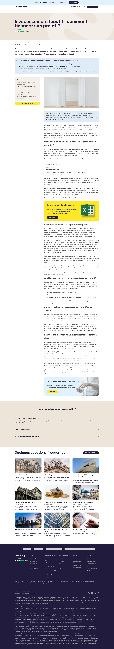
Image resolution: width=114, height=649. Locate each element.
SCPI (83, 346)
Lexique (75, 555)
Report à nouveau (77, 565)
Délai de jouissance (77, 567)
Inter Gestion (62, 561)
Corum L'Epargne (62, 558)
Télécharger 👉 (74, 2)
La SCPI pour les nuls (92, 568)
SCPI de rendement (79, 352)
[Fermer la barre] (111, 2)
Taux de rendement (77, 558)
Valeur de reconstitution (78, 570)
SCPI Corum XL (33, 563)
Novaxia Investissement (64, 566)
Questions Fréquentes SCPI (54, 549)
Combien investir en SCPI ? (80, 529)
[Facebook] (95, 593)
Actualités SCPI (68, 11)
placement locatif (81, 125)
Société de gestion (63, 555)
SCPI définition (38, 549)
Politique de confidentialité (32, 593)
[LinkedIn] (92, 593)
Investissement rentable (50, 574)
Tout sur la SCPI (20, 11)
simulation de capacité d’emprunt (72, 198)
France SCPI (27, 549)
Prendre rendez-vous (92, 563)
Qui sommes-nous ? (91, 566)
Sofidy (60, 568)
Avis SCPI (89, 570)
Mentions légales (19, 593)
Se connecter (82, 6)
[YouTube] (98, 593)
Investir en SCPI (31, 11)
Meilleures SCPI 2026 (44, 11)
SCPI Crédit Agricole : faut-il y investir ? (55, 475)
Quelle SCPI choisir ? (21, 475)
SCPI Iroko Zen (33, 561)
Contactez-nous (91, 561)
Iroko (60, 563)
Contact (86, 11)
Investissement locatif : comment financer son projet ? (80, 549)
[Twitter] (89, 593)
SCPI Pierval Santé (34, 558)
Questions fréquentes (50, 555)
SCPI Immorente (34, 568)
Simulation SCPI (58, 11)
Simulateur (89, 558)
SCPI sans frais (48, 577)
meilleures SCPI (51, 363)
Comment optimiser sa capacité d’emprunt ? (27, 86)
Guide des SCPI (78, 11)
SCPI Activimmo (33, 566)
